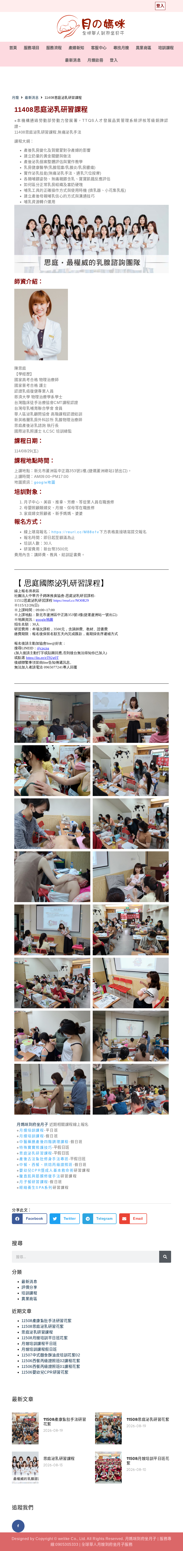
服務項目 (32, 48)
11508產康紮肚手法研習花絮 (46, 1321)
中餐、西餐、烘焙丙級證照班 (46, 1164)
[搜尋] (165, 1257)
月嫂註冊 (95, 60)
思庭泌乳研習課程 (35, 1152)
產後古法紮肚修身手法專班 (44, 1158)
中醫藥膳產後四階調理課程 (44, 1141)
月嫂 (15, 97)
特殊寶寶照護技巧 (35, 1147)
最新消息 (73, 60)
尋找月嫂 (121, 48)
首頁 (13, 48)
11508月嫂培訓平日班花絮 (44, 1338)
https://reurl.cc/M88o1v (75, 531)
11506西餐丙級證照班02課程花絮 (50, 1361)
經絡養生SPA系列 (35, 1187)
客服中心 (99, 48)
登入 (114, 60)
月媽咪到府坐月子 (32, 1124)
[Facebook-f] (18, 1526)
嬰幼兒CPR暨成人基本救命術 (46, 1170)
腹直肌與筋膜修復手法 (40, 1175)
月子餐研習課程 (33, 1181)
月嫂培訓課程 (31, 1129)
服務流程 (54, 48)
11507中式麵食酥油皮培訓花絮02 (50, 1355)
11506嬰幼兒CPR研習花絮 (45, 1372)
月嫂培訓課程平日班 (39, 1344)
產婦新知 (76, 48)
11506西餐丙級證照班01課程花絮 (50, 1367)
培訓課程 (166, 48)
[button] (29, 1218)
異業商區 (144, 48)
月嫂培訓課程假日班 (39, 1349)
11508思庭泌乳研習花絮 (42, 1326)
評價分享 (29, 1287)
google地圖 (45, 482)
